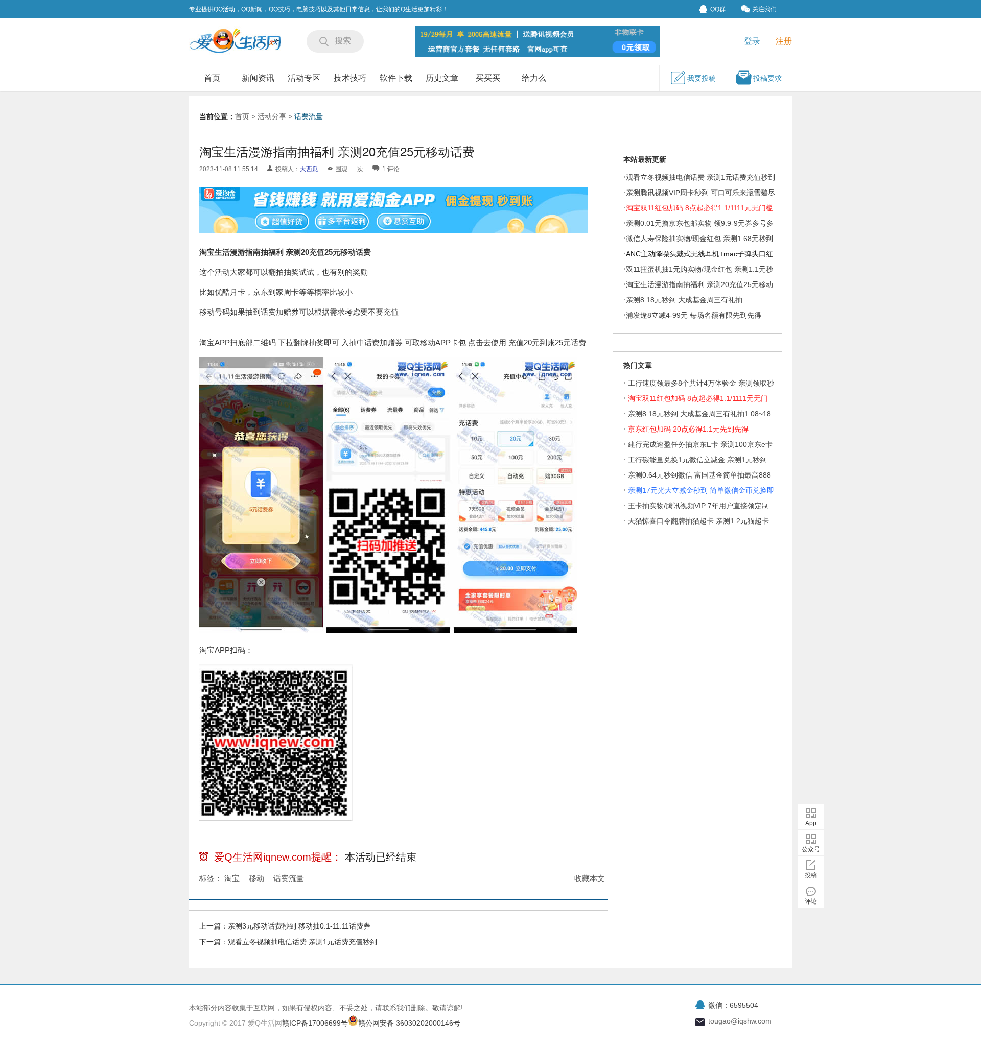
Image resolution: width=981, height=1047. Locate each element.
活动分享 (272, 116)
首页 (212, 78)
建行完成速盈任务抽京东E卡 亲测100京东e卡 (700, 444)
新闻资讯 (258, 78)
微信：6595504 (733, 1005)
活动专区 (304, 78)
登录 (752, 41)
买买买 (488, 78)
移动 (256, 878)
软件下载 (396, 78)
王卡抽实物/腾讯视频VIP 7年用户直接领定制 (698, 506)
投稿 (811, 875)
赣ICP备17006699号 (315, 1023)
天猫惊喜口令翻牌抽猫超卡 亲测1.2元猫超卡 (698, 521)
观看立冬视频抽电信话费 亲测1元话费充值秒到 (302, 942)
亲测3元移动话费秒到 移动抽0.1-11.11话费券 (299, 926)
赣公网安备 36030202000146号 (409, 1023)
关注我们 (764, 9)
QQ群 (718, 9)
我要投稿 (701, 78)
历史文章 (442, 78)
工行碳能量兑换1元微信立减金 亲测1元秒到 (697, 460)
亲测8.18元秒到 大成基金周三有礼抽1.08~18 (699, 414)
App (810, 823)
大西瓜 (309, 169)
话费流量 (308, 116)
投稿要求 (767, 78)
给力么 (534, 78)
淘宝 (232, 878)
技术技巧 (350, 78)
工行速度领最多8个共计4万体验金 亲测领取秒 (701, 383)
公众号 (811, 849)
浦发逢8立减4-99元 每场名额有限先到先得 (693, 315)
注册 (784, 41)
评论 (811, 901)
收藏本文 (589, 878)
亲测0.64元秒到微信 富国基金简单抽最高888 (699, 475)
